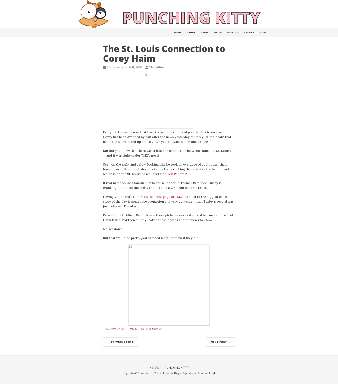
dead (134, 328)
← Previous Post (121, 342)
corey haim (119, 328)
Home (177, 32)
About (191, 32)
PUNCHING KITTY (177, 368)
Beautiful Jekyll (206, 373)
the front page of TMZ (165, 197)
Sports (249, 32)
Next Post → (220, 342)
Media (218, 32)
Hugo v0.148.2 (131, 373)
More (263, 32)
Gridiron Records (173, 174)
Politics (233, 32)
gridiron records (152, 328)
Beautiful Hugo (172, 373)
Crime (205, 32)
